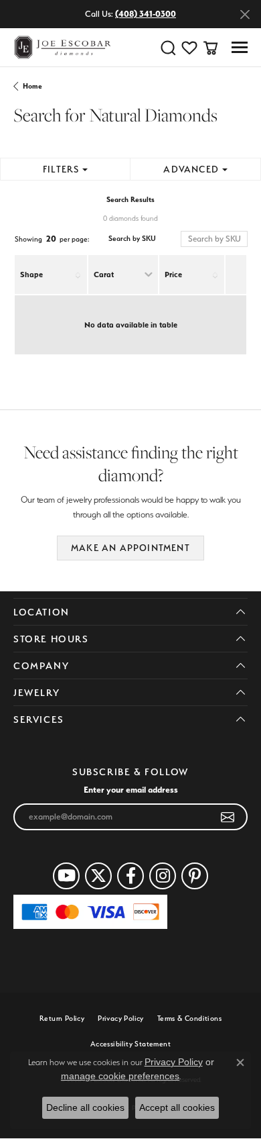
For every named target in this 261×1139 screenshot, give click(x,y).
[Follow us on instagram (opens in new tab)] (162, 875)
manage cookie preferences (120, 1076)
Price (173, 274)
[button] (168, 47)
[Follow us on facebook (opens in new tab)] (130, 875)
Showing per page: (52, 239)
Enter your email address (131, 789)
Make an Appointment (130, 547)
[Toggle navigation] (239, 47)
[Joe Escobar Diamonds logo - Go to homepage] (62, 47)
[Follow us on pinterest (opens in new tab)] (194, 875)
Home (32, 86)
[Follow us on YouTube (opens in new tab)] (66, 875)
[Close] (244, 14)
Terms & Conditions (189, 1018)
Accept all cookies (177, 1107)
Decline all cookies (85, 1107)
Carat (104, 274)
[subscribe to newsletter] (227, 817)
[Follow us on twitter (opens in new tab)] (98, 875)
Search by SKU (132, 238)
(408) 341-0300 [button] (145, 14)
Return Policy (61, 1018)
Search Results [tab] (130, 199)
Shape (31, 274)
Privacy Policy (121, 1018)
